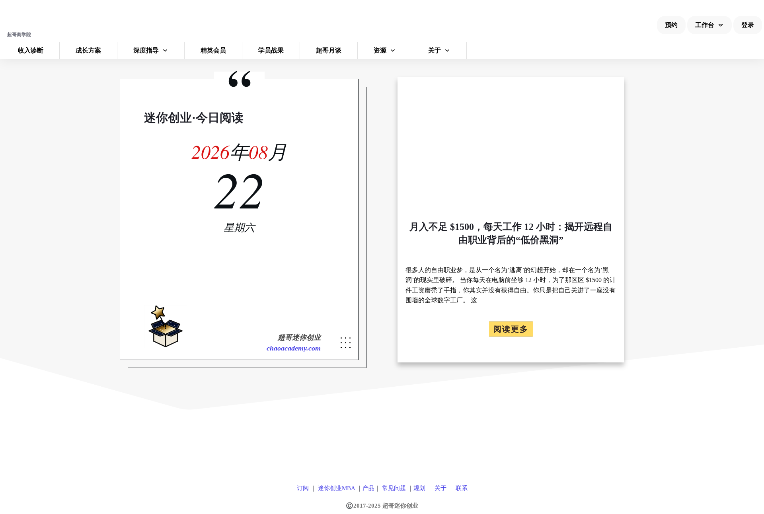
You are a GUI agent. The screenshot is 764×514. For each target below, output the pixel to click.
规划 (419, 488)
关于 (440, 488)
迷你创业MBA (335, 488)
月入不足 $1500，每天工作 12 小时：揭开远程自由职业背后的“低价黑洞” (511, 219)
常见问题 (394, 488)
